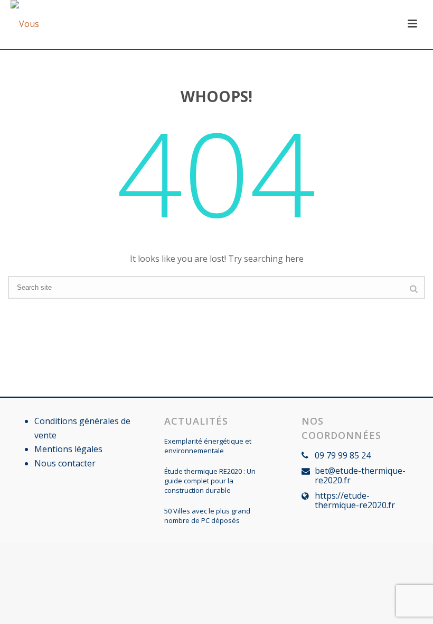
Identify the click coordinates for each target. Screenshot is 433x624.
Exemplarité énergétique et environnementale (207, 445)
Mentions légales (68, 449)
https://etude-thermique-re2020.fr (355, 500)
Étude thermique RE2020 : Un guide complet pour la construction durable (210, 480)
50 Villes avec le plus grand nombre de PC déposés (207, 515)
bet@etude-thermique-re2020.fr (360, 475)
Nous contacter (65, 463)
